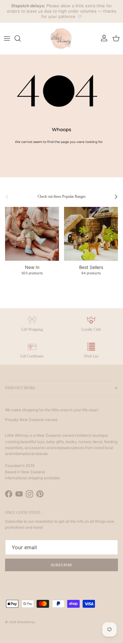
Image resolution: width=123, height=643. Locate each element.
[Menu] (7, 38)
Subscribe (62, 565)
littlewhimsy (26, 622)
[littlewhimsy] (61, 38)
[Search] (21, 38)
